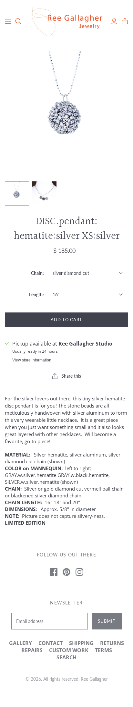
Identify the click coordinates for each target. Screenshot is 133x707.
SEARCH (66, 657)
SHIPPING (81, 643)
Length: (36, 294)
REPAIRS (32, 650)
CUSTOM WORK (68, 650)
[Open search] (18, 21)
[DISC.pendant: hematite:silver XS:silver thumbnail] (17, 193)
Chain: (37, 273)
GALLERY (20, 643)
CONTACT (50, 643)
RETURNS (112, 643)
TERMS (103, 650)
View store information (31, 360)
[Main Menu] (8, 21)
